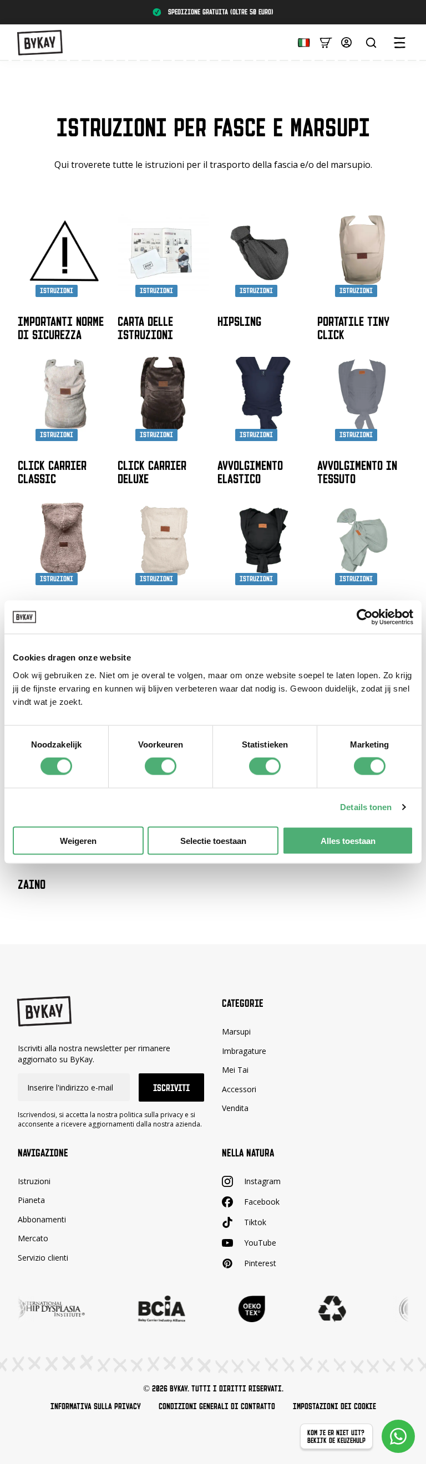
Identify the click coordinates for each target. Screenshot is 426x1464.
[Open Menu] (399, 43)
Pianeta (31, 1200)
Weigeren (78, 840)
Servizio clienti (43, 1257)
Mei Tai (235, 1070)
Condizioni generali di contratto (217, 1406)
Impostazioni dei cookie (334, 1406)
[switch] (160, 766)
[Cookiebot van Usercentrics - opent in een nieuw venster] (364, 617)
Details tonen (366, 807)
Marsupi (236, 1031)
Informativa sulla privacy (95, 1406)
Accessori (239, 1089)
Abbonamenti (42, 1219)
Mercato (33, 1238)
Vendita (235, 1108)
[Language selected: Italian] (301, 42)
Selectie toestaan (213, 840)
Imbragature (244, 1051)
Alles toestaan (348, 840)
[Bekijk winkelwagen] (326, 42)
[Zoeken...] (371, 42)
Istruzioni (34, 1181)
